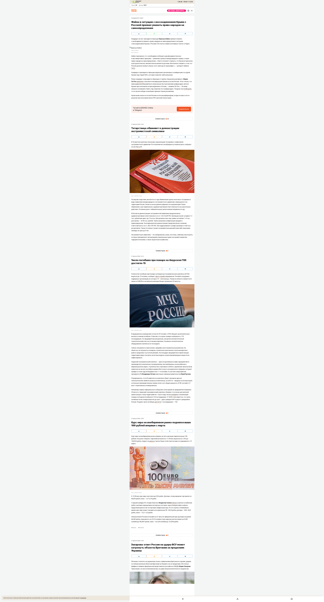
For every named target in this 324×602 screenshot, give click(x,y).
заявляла (140, 81)
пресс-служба (160, 276)
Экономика (141, 527)
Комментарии (162, 119)
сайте (163, 569)
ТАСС (133, 68)
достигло (158, 402)
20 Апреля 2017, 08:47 (137, 18)
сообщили (174, 394)
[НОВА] (176, 11)
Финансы (133, 527)
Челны (133, 5)
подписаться (184, 109)
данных (152, 441)
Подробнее (83, 598)
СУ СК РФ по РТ (136, 147)
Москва (141, 5)
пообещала (187, 89)
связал (174, 503)
